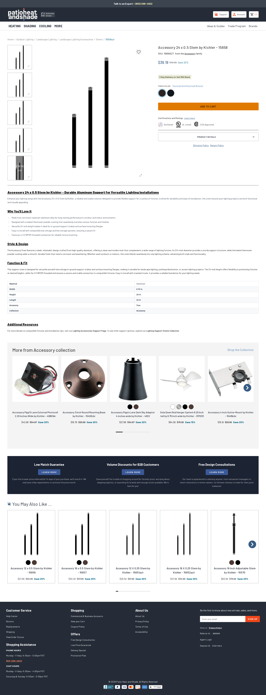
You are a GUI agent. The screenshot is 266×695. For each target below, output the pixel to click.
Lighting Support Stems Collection (162, 330)
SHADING (30, 26)
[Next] (247, 388)
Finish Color (164, 86)
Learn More (49, 472)
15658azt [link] (110, 39)
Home (10, 39)
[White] (172, 406)
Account (241, 14)
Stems (99, 39)
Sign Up (252, 619)
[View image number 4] (19, 140)
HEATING (15, 26)
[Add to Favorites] (138, 51)
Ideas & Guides (216, 26)
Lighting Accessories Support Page (89, 330)
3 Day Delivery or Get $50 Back (174, 77)
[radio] (162, 93)
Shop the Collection (241, 350)
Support (223, 14)
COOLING (45, 26)
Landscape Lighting (46, 39)
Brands (253, 26)
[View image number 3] (19, 112)
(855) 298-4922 (143, 3)
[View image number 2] (19, 85)
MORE (58, 26)
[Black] (129, 406)
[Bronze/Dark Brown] (136, 406)
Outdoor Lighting (25, 39)
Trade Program (237, 26)
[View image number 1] (19, 57)
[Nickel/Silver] (178, 406)
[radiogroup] (208, 93)
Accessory (189, 53)
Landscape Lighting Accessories (76, 39)
